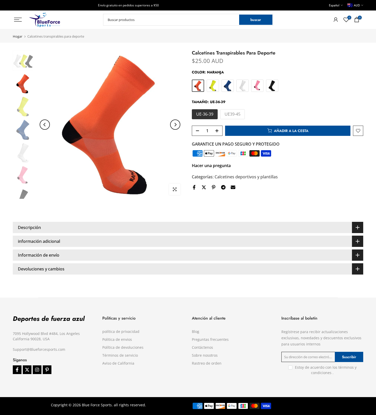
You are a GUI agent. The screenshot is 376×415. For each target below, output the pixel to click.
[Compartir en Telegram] (223, 187)
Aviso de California (118, 363)
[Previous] (45, 124)
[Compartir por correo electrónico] (233, 187)
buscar (255, 19)
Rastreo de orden (207, 363)
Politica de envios (117, 339)
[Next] (175, 124)
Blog (195, 331)
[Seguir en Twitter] (27, 369)
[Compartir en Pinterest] (213, 187)
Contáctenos (202, 347)
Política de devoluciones (122, 347)
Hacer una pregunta (211, 165)
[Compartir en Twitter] (204, 187)
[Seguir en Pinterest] (47, 369)
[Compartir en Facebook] (194, 187)
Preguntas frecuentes (210, 339)
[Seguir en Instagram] (37, 369)
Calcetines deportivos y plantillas (246, 177)
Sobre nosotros (205, 355)
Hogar (17, 36)
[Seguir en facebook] (17, 369)
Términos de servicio (120, 355)
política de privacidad (120, 331)
